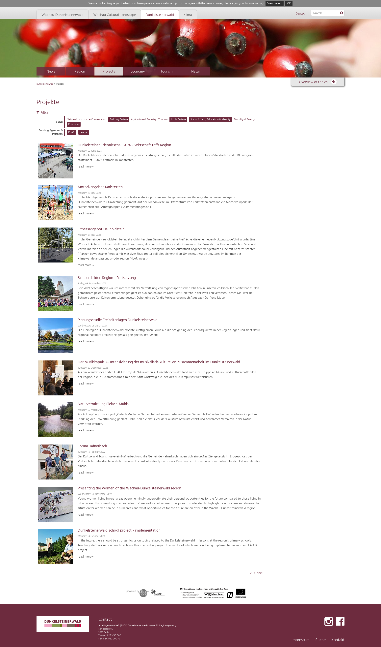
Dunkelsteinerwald (45, 84)
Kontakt (337, 640)
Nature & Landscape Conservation (86, 119)
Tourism (167, 72)
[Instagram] (328, 621)
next (260, 573)
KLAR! (71, 132)
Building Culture (119, 119)
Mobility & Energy (244, 119)
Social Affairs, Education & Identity (210, 119)
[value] (341, 13)
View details (274, 3)
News (51, 72)
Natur (195, 72)
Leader (84, 132)
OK (289, 3)
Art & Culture (178, 119)
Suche (320, 640)
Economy (138, 72)
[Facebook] (340, 621)
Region (80, 72)
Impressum (301, 640)
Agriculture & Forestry (143, 119)
